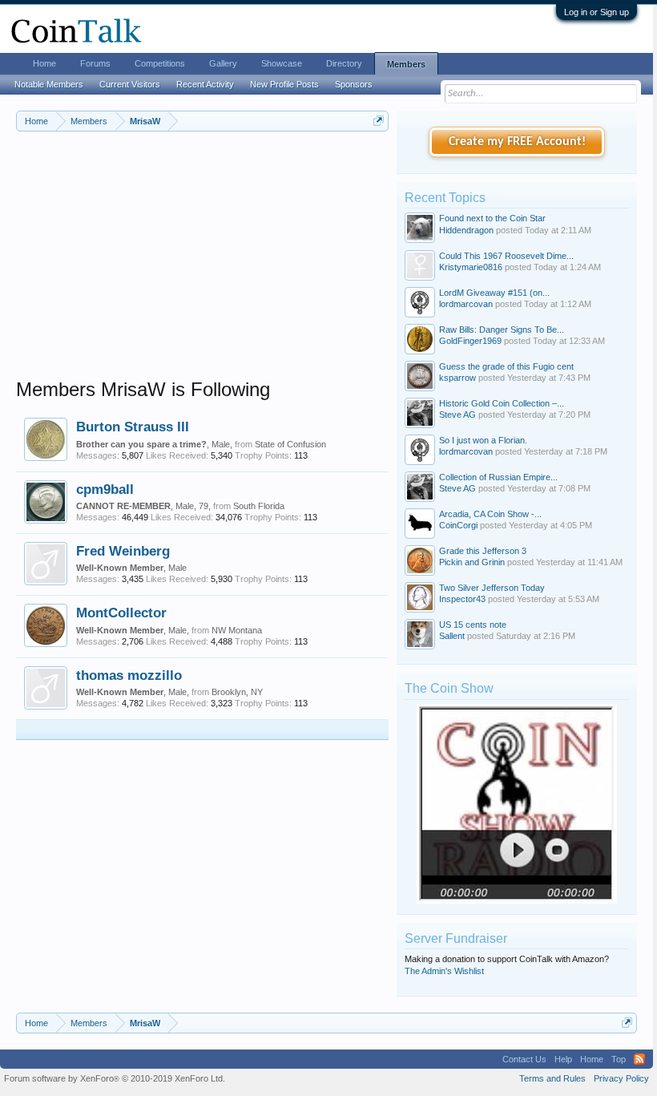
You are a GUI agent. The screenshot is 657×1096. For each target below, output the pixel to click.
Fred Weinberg (123, 551)
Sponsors (354, 84)
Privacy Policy (621, 1078)
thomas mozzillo (129, 675)
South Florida (258, 506)
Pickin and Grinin (472, 562)
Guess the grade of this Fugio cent (506, 366)
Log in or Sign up (596, 12)
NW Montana (237, 630)
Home (44, 63)
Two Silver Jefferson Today (492, 587)
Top (618, 1059)
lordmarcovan (466, 304)
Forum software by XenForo (114, 1078)
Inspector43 (462, 599)
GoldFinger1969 (470, 341)
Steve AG (457, 414)
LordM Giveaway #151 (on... (494, 292)
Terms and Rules (552, 1078)
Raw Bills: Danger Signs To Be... (501, 329)
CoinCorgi (458, 525)
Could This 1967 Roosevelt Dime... (506, 256)
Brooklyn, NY (237, 692)
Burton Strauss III (132, 427)
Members (406, 64)
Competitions (160, 63)
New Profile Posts (284, 84)
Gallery (223, 63)
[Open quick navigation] (378, 120)
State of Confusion (290, 444)
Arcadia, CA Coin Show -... (490, 514)
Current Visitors (129, 84)
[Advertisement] (202, 265)
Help (563, 1059)
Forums (95, 63)
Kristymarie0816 (470, 267)
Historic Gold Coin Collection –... (501, 403)
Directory (344, 63)
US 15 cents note (472, 624)
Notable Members (48, 84)
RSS (639, 1059)
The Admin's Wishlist (444, 971)
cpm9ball (105, 489)
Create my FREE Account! (517, 141)
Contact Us (524, 1059)
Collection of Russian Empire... (498, 477)
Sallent (452, 636)
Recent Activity (205, 84)
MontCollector (121, 613)
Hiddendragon (466, 230)
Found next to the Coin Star (492, 218)
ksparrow (457, 377)
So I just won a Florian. (483, 440)
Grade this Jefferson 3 (482, 551)
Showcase (281, 63)
